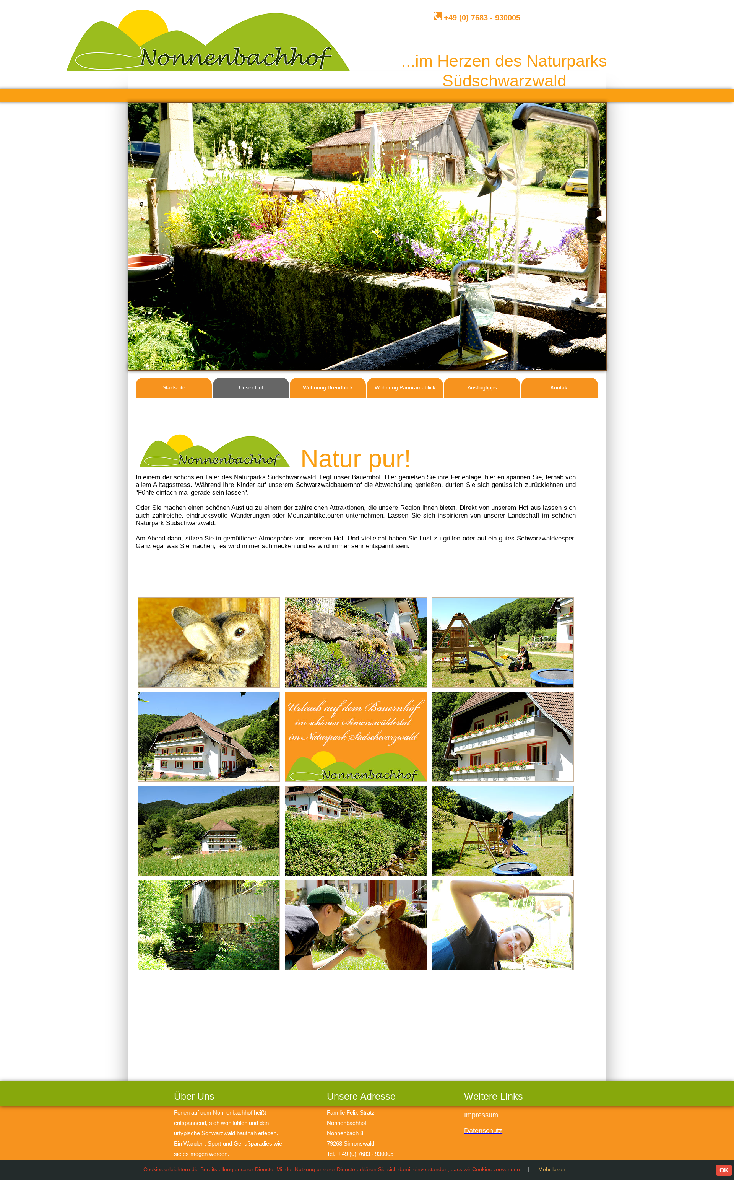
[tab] (209, 642)
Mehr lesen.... (555, 1169)
